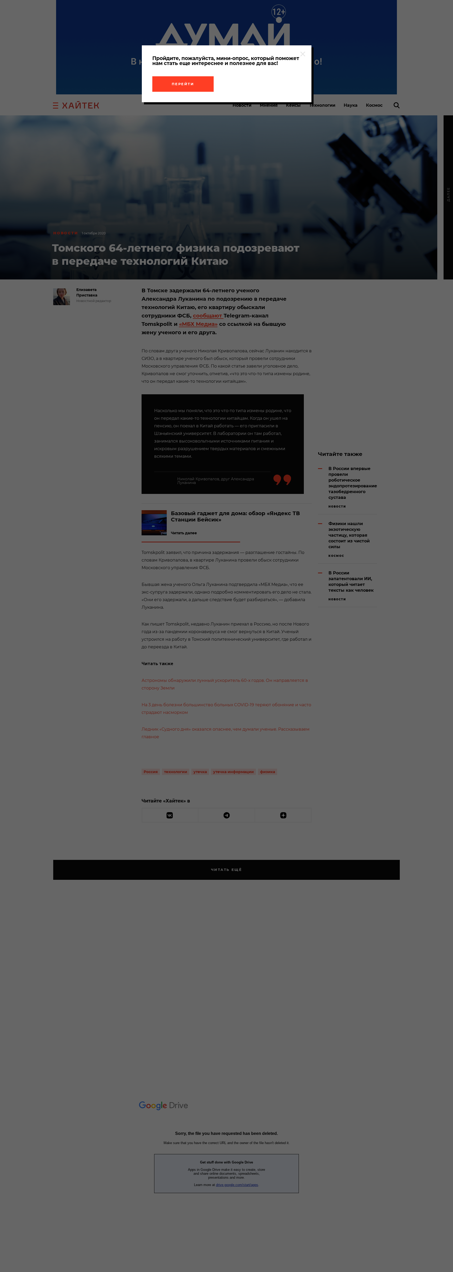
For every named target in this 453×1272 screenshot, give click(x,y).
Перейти (183, 84)
